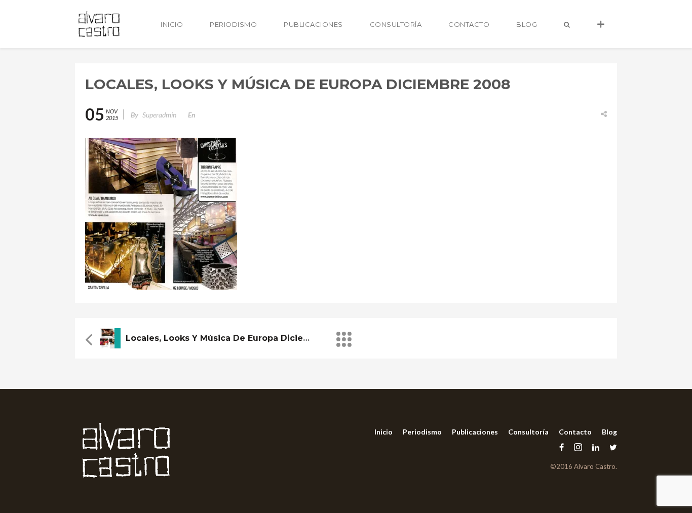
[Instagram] (578, 447)
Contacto (468, 24)
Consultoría (396, 24)
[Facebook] (561, 447)
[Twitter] (610, 447)
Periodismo (233, 24)
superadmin (159, 114)
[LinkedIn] (595, 447)
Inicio (172, 24)
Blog (526, 24)
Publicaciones (313, 24)
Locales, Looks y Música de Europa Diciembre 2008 (238, 338)
